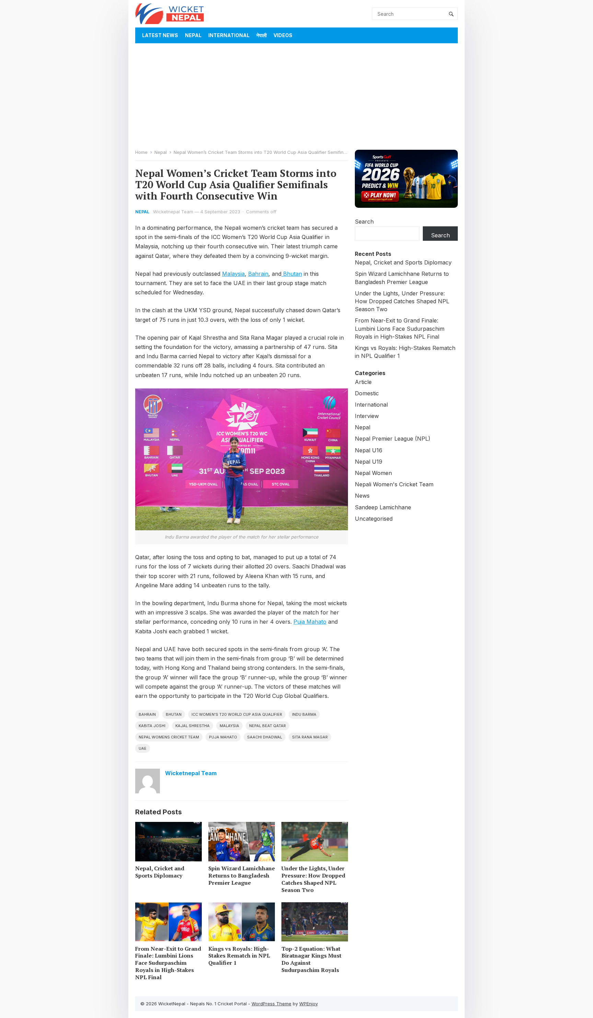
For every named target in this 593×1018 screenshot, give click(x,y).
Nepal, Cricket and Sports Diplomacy (159, 871)
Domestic (367, 393)
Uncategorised (374, 518)
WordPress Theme (271, 1003)
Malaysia (233, 273)
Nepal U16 (368, 450)
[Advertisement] (296, 95)
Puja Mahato (309, 621)
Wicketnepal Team (173, 211)
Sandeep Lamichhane (383, 507)
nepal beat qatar (267, 725)
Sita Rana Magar (310, 737)
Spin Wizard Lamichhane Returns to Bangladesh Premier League (241, 875)
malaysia (229, 725)
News (362, 495)
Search (364, 221)
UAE (143, 748)
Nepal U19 (368, 461)
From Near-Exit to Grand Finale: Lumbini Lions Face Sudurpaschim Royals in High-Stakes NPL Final (168, 963)
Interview (367, 415)
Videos (283, 35)
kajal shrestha (192, 725)
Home (141, 152)
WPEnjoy (308, 1003)
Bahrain (258, 273)
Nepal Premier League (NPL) (392, 438)
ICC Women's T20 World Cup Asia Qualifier (236, 714)
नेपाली (261, 35)
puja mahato (223, 737)
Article (363, 381)
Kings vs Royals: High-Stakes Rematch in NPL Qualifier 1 (239, 956)
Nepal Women (373, 473)
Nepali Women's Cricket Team (394, 484)
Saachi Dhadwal (264, 737)
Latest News (160, 35)
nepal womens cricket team (169, 737)
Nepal (193, 35)
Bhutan (291, 273)
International (228, 35)
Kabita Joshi (152, 725)
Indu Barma (304, 714)
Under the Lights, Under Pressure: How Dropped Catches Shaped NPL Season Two (313, 878)
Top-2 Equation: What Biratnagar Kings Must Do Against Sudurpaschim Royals (311, 959)
